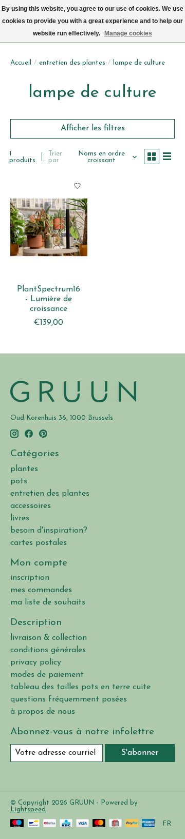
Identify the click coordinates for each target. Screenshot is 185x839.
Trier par (55, 157)
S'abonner (139, 753)
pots (18, 481)
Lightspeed (28, 809)
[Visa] (82, 824)
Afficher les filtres (93, 128)
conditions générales (48, 650)
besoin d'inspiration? (48, 530)
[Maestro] (17, 824)
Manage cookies (128, 33)
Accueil (20, 63)
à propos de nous (42, 712)
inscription (29, 578)
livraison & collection (48, 638)
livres (19, 518)
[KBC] (66, 824)
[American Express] (148, 824)
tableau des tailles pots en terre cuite (80, 687)
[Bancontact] (33, 824)
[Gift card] (115, 824)
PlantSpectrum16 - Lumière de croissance (48, 299)
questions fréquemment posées (68, 699)
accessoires (30, 506)
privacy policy (35, 662)
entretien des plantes (72, 63)
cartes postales (38, 543)
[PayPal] (132, 824)
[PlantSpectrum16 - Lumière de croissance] (48, 228)
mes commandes (41, 590)
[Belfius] (49, 824)
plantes (24, 469)
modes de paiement (47, 675)
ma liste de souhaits (47, 602)
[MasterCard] (99, 824)
